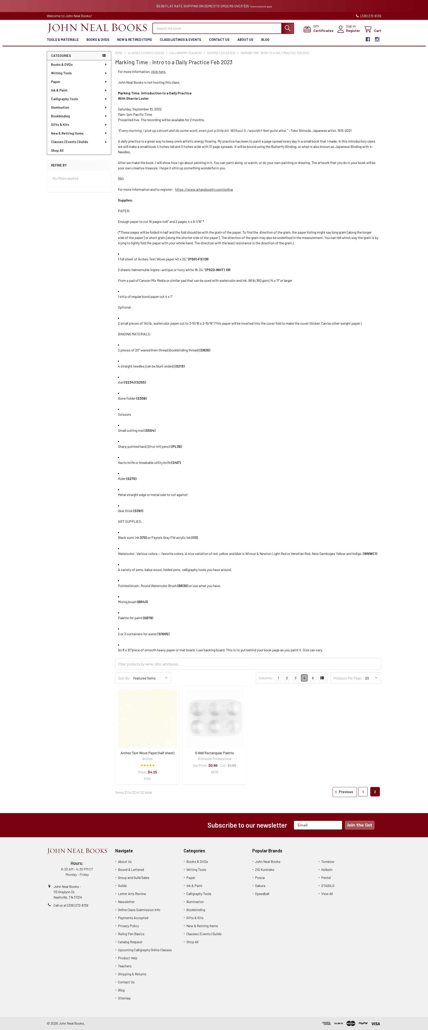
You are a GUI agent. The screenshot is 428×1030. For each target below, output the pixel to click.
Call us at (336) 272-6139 (71, 905)
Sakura (260, 885)
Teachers (125, 966)
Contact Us (219, 39)
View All (327, 893)
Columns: (266, 678)
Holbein (326, 869)
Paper (55, 82)
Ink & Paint (59, 90)
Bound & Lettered (131, 869)
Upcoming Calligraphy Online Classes (145, 950)
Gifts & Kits (60, 125)
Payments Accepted (133, 918)
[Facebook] (368, 39)
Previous (345, 791)
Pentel (326, 877)
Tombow (327, 861)
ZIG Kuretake (264, 869)
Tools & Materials (62, 39)
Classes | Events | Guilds (69, 142)
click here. (158, 71)
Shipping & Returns (132, 974)
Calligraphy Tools (64, 99)
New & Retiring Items (67, 133)
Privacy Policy (128, 926)
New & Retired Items (134, 39)
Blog (265, 39)
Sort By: (124, 678)
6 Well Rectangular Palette (214, 753)
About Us (245, 39)
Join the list (359, 825)
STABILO (327, 885)
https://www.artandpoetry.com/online (204, 189)
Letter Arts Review (132, 893)
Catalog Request (130, 942)
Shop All (57, 150)
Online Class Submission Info (139, 909)
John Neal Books (267, 861)
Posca (260, 877)
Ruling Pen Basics (131, 934)
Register (353, 30)
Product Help (127, 958)
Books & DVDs (97, 39)
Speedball (262, 893)
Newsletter (126, 901)
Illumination (60, 107)
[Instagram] (377, 39)
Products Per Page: (347, 678)
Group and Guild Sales (133, 877)
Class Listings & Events (180, 39)
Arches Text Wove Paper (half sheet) (147, 753)
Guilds (122, 885)
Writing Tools (61, 73)
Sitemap (124, 998)
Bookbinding (60, 116)
